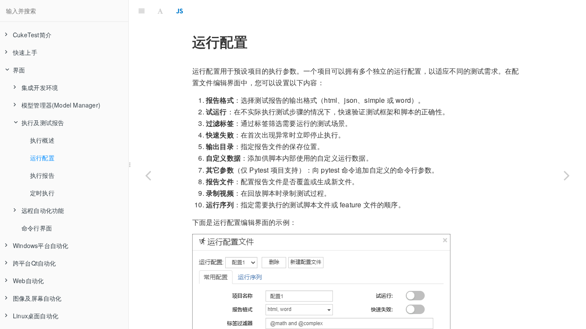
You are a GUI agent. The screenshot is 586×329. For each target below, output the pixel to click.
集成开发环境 (39, 87)
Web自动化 (28, 280)
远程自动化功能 (42, 210)
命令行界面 (36, 228)
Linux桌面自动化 (35, 315)
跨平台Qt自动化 (34, 263)
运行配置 (42, 157)
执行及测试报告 (42, 122)
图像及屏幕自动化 (37, 298)
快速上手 (25, 52)
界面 (19, 70)
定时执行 (42, 192)
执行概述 (42, 140)
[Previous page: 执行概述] (148, 175)
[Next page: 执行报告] (566, 175)
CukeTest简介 (32, 34)
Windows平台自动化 (40, 245)
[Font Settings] (160, 10)
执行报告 (42, 175)
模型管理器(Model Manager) (60, 105)
